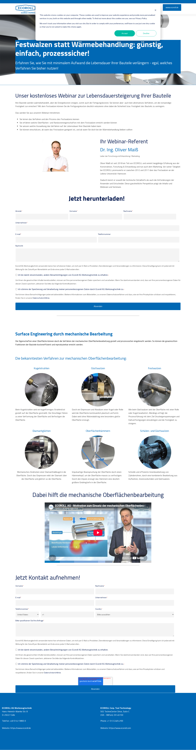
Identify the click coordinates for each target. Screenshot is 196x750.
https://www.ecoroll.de (20, 728)
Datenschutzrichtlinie (41, 297)
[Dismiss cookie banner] (155, 10)
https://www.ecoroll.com (120, 728)
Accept (125, 33)
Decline (146, 33)
